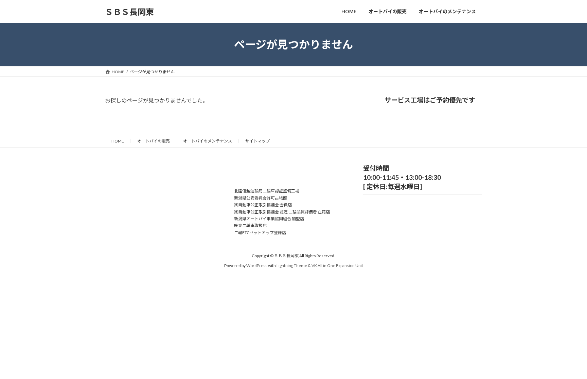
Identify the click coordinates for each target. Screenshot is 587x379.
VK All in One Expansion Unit (337, 265)
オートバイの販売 (153, 141)
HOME (117, 141)
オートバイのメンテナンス (207, 141)
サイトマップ (257, 141)
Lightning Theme (292, 265)
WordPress (256, 265)
